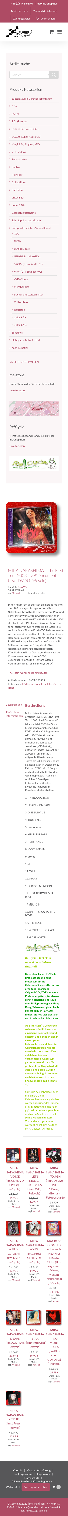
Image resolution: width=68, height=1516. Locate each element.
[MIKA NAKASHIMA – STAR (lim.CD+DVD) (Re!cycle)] (34, 1311)
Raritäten (17, 190)
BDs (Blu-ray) (19, 121)
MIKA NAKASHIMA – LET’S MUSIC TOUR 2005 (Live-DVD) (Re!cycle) (35, 1180)
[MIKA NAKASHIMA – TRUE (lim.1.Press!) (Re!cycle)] (14, 1392)
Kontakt (17, 1470)
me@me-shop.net (47, 3)
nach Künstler (20, 347)
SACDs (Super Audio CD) (26, 136)
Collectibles (19, 182)
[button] (29, 673)
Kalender (17, 174)
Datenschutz (31, 1477)
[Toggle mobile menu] (59, 31)
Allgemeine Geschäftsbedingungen (32, 1481)
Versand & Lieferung (39, 1470)
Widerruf (11, 1487)
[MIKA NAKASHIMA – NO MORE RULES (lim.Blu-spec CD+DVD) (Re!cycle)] (54, 1311)
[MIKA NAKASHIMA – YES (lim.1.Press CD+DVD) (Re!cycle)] (34, 1222)
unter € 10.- (18, 205)
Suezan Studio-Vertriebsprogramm (32, 98)
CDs (14, 106)
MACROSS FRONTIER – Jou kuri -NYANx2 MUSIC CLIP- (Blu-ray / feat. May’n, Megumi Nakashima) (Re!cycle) (54, 1262)
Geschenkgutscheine (24, 212)
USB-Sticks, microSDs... (25, 129)
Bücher (16, 167)
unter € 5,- (18, 197)
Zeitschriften (19, 159)
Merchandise (21, 286)
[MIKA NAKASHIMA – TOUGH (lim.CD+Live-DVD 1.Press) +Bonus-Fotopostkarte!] (54, 1149)
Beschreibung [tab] (13, 704)
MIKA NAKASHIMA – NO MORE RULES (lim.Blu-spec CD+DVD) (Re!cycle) (55, 1346)
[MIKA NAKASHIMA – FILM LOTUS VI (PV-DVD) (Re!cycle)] (14, 1222)
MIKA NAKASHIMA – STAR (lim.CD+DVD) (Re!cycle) (35, 1338)
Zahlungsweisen (23, 1474)
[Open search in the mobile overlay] (34, 75)
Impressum (43, 1474)
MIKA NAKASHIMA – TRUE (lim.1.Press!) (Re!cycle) (15, 1419)
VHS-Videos (19, 151)
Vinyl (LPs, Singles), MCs (26, 144)
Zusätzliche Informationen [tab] (13, 714)
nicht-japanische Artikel (26, 340)
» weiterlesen (17, 390)
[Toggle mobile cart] (51, 31)
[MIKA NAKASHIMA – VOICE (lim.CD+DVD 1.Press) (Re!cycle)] (14, 1149)
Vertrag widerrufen (35, 1487)
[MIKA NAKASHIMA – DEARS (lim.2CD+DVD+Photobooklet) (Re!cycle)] (14, 1311)
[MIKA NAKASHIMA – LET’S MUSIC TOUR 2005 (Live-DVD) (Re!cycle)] (34, 1149)
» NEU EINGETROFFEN (24, 362)
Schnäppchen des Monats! (27, 220)
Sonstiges (17, 332)
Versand (16, 593)
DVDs (25, 683)
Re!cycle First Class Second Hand (31, 228)
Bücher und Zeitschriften (28, 294)
